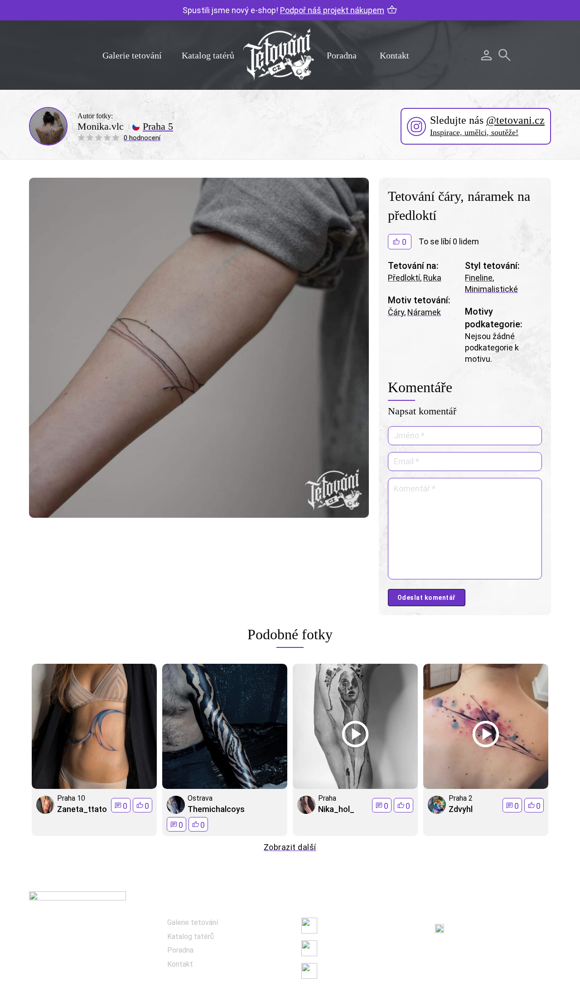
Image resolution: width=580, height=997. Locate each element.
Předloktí (404, 277)
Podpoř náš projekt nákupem (332, 10)
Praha (327, 798)
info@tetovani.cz (484, 953)
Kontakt (394, 55)
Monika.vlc (100, 126)
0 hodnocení (142, 138)
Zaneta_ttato (82, 809)
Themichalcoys (216, 809)
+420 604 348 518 (482, 923)
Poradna (342, 55)
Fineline (479, 277)
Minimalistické (491, 289)
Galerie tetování (132, 55)
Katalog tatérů (208, 55)
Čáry (396, 312)
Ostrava (200, 798)
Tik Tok (333, 971)
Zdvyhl (461, 809)
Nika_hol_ (336, 809)
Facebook (337, 925)
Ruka (432, 277)
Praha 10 (71, 798)
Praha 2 (461, 798)
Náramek (424, 312)
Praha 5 (158, 126)
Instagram (338, 948)
